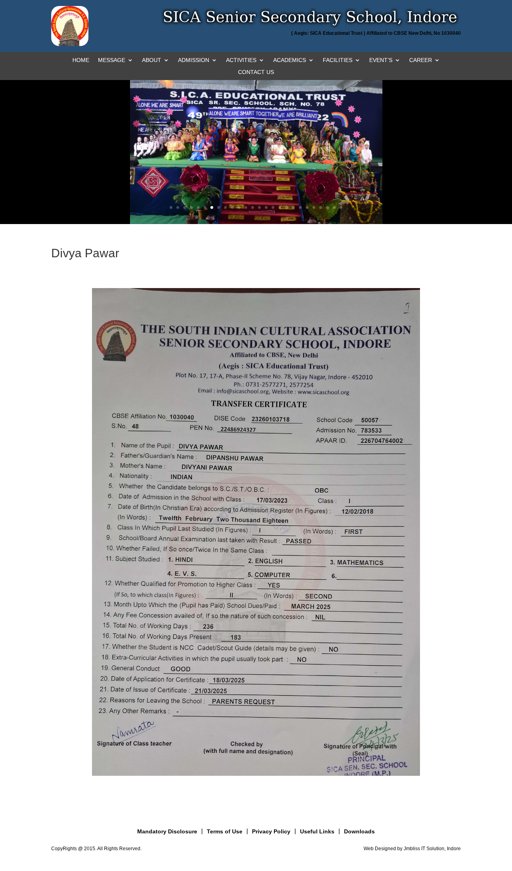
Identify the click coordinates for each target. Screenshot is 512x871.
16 (273, 207)
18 (286, 207)
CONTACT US (256, 72)
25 (334, 207)
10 (232, 207)
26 (341, 207)
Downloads (359, 831)
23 (320, 207)
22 (313, 207)
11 (239, 207)
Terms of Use (224, 831)
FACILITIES (337, 60)
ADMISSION (193, 60)
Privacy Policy (271, 831)
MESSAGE (111, 60)
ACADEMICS (289, 60)
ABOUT (151, 60)
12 (245, 207)
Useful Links (317, 831)
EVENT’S (380, 60)
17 (279, 207)
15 (266, 207)
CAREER (420, 60)
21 (307, 207)
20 (300, 207)
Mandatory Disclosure (167, 831)
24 (327, 207)
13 (252, 207)
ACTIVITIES (241, 60)
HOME (80, 60)
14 (259, 207)
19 (293, 207)
